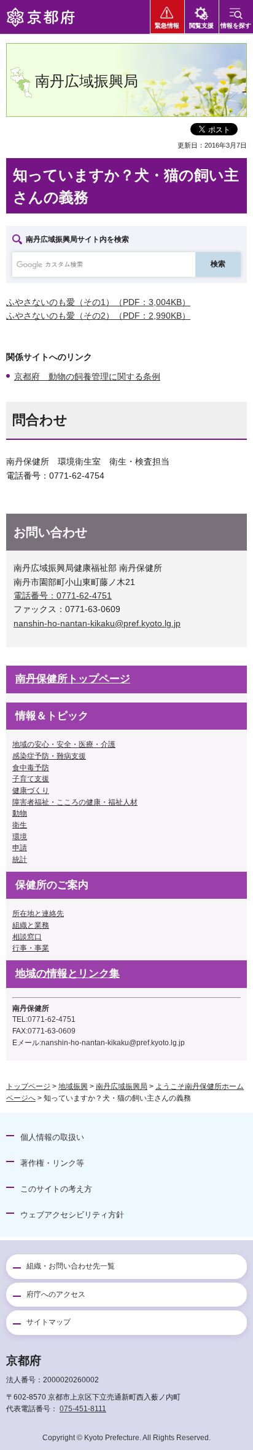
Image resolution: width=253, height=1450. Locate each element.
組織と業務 (30, 925)
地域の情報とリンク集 (67, 973)
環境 (19, 836)
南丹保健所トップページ (72, 679)
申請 (19, 847)
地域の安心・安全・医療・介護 (63, 744)
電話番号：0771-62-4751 (63, 595)
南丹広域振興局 (121, 1086)
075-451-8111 (83, 1408)
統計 (19, 859)
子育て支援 (30, 779)
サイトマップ (48, 1322)
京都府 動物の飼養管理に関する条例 (87, 376)
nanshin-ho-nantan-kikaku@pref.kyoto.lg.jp (97, 623)
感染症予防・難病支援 (49, 756)
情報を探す (235, 25)
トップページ (28, 1086)
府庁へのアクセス (55, 1294)
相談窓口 (27, 937)
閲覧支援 (201, 25)
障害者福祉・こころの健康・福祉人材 (75, 802)
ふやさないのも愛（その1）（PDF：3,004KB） (98, 302)
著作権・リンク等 (52, 1163)
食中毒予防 (30, 767)
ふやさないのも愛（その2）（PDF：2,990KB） (98, 316)
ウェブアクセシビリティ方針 (72, 1214)
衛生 (19, 825)
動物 (19, 813)
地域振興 (73, 1086)
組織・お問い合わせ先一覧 (70, 1266)
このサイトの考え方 (56, 1188)
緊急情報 (167, 25)
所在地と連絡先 (38, 913)
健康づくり (30, 790)
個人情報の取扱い (52, 1137)
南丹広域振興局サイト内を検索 (77, 239)
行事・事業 (30, 948)
